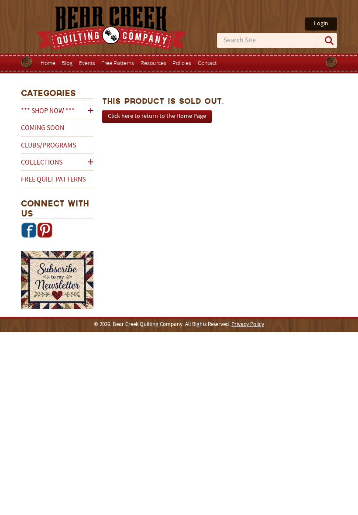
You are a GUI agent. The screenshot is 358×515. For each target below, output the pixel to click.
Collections (41, 162)
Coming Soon (42, 128)
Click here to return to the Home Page (157, 116)
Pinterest (44, 230)
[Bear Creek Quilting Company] (57, 281)
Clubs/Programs (48, 145)
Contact (207, 63)
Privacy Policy (247, 324)
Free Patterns (117, 63)
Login (321, 24)
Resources (153, 63)
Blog (67, 63)
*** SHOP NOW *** (48, 111)
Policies (181, 63)
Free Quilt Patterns (53, 179)
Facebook (29, 230)
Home (48, 63)
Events (87, 63)
